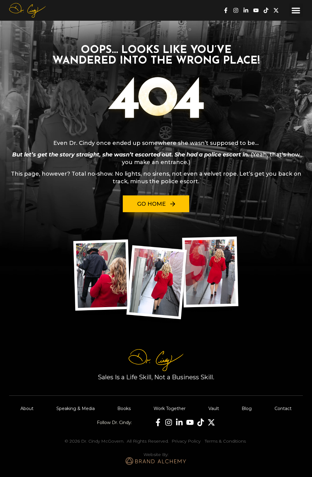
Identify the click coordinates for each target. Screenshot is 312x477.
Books (124, 408)
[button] (296, 10)
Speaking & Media (75, 408)
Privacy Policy (186, 441)
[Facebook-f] (226, 10)
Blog (247, 408)
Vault (213, 408)
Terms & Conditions (225, 441)
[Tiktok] (266, 10)
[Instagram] (236, 10)
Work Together (170, 408)
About (27, 408)
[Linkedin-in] (246, 10)
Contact (283, 408)
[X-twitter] (276, 10)
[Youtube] (256, 10)
